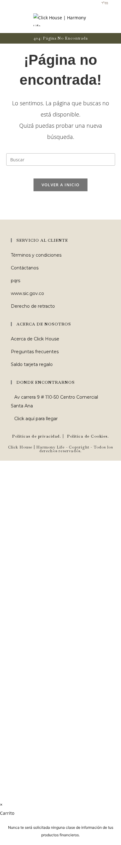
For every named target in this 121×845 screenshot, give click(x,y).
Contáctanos (24, 268)
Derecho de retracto (33, 306)
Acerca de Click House (35, 339)
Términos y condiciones (36, 255)
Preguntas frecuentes (35, 351)
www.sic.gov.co (27, 293)
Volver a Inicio (61, 185)
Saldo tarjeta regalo (32, 364)
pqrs (15, 280)
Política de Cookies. (88, 436)
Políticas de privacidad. (36, 436)
